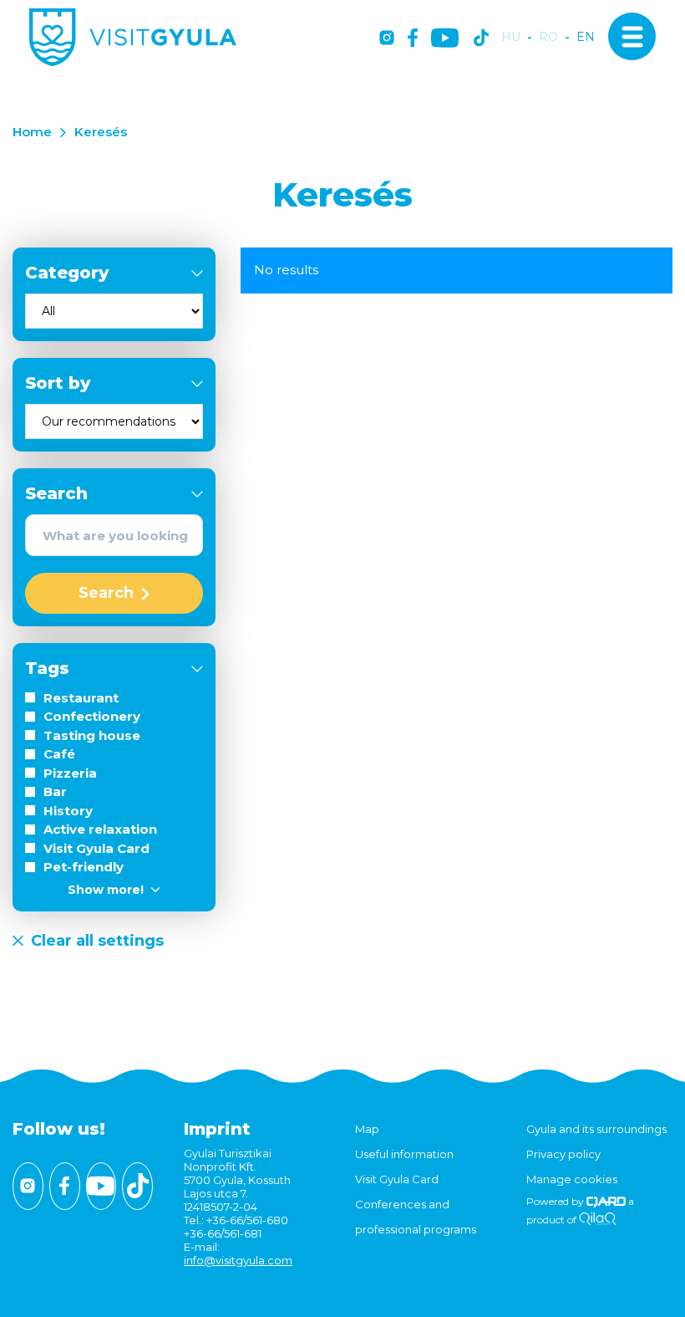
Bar (55, 791)
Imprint (217, 1129)
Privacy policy (563, 1154)
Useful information (404, 1154)
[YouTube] (445, 39)
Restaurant (81, 698)
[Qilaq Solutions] (597, 1219)
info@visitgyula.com (238, 1260)
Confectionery (91, 716)
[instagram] (386, 39)
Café (59, 754)
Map (367, 1129)
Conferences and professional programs (415, 1216)
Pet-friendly (83, 867)
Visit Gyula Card (96, 848)
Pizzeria (70, 773)
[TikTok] (481, 38)
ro (548, 37)
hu (510, 37)
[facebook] (413, 38)
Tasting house (91, 735)
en (585, 37)
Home (32, 132)
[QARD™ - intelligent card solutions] (606, 1201)
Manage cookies (571, 1179)
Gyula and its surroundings (596, 1129)
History (68, 811)
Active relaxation (100, 829)
